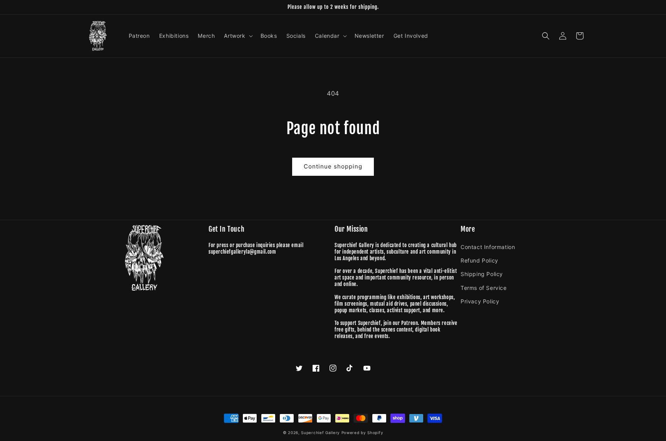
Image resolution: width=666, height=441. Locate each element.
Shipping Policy (482, 274)
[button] (237, 36)
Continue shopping (333, 166)
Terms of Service (484, 287)
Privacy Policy (480, 301)
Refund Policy (479, 260)
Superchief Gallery (320, 432)
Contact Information (488, 247)
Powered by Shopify (362, 432)
